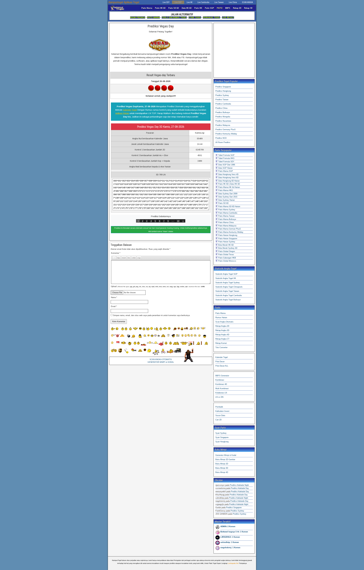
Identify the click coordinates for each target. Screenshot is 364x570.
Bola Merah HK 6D (226, 245)
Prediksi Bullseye (222, 112)
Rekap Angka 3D (222, 330)
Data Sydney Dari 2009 (227, 194)
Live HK (189, 2)
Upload (158, 286)
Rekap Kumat (221, 343)
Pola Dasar (220, 361)
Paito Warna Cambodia (227, 213)
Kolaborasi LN (221, 393)
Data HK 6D (187, 8)
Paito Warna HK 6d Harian (229, 187)
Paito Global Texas (226, 254)
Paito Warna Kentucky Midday (230, 232)
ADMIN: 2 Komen (227, 526)
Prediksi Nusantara (223, 121)
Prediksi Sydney (222, 95)
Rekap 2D (237, 8)
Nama (114, 297)
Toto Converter (221, 347)
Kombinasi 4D (221, 384)
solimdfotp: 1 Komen (229, 542)
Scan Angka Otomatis (224, 322)
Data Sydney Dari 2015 (227, 197)
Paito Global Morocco (227, 261)
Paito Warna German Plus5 (229, 229)
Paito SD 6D (173, 8)
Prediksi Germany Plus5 (225, 129)
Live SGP (178, 2)
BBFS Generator (222, 376)
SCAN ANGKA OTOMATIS (161, 359)
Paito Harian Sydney (226, 242)
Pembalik (219, 407)
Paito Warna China (226, 222)
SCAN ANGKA (247, 2)
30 (178, 221)
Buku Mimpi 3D (221, 468)
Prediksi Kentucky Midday (226, 134)
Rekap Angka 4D (222, 335)
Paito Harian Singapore (227, 238)
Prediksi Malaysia (222, 125)
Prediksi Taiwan (221, 99)
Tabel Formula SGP (226, 155)
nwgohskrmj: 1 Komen (230, 547)
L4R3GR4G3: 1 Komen (230, 537)
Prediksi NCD (221, 138)
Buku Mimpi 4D (221, 472)
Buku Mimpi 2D (221, 464)
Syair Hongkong (221, 442)
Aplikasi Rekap (122, 113)
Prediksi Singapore (223, 87)
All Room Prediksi (222, 142)
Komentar (115, 253)
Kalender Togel (130, 110)
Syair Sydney (221, 433)
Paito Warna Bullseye (227, 219)
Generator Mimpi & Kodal (225, 455)
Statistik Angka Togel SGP (226, 274)
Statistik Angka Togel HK (225, 278)
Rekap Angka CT (222, 339)
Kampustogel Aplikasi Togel (123, 2)
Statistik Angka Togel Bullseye (228, 300)
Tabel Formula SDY (226, 161)
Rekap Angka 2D (222, 326)
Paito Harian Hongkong (227, 235)
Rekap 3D (248, 8)
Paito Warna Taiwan (226, 216)
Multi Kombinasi (222, 388)
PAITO (219, 8)
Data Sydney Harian (226, 200)
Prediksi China (221, 108)
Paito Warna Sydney (226, 210)
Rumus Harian (221, 317)
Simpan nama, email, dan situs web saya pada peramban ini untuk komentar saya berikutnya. (151, 315)
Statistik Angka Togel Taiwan (227, 291)
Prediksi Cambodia (223, 104)
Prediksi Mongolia (222, 117)
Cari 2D (218, 420)
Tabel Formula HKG (226, 158)
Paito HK (198, 8)
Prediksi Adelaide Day (240, 488)
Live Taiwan (219, 2)
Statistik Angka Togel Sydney (227, 283)
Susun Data (220, 415)
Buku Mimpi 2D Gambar (225, 459)
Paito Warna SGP (225, 171)
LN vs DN (219, 397)
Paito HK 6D (160, 8)
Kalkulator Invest (222, 411)
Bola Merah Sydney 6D (227, 248)
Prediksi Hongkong (223, 91)
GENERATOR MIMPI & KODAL (161, 362)
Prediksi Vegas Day (161, 26)
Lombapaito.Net (233, 563)
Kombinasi (219, 380)
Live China (233, 2)
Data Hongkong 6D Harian (229, 181)
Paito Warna (146, 8)
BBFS (227, 8)
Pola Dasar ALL (221, 366)
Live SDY (166, 2)
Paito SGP (209, 8)
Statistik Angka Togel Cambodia (228, 295)
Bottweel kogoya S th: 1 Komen (234, 532)
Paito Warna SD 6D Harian (229, 206)
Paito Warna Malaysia (227, 226)
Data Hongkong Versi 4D (228, 174)
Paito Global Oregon (226, 251)
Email (114, 306)
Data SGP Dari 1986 (226, 165)
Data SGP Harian (225, 168)
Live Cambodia (203, 2)
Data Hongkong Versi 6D (228, 177)
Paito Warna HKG (225, 190)
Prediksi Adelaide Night (239, 485)
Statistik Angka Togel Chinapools (229, 287)
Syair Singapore (221, 437)
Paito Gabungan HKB (227, 258)
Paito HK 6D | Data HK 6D (229, 184)
